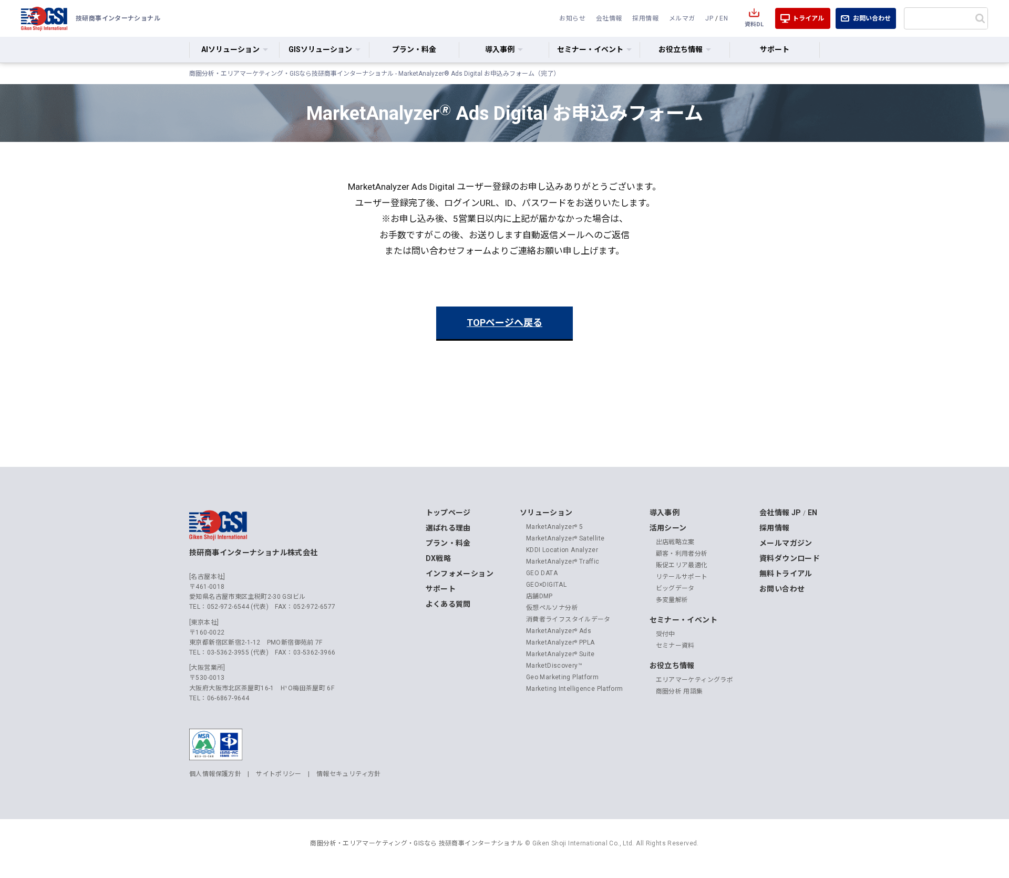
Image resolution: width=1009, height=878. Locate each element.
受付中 (665, 634)
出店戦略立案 (675, 542)
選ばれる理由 (448, 528)
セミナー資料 (675, 645)
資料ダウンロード (789, 558)
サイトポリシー (279, 774)
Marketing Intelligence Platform (574, 688)
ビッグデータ (675, 588)
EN (723, 18)
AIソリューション (230, 49)
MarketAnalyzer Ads (558, 631)
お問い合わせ (872, 18)
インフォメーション (459, 573)
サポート (774, 49)
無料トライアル (785, 573)
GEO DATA (542, 573)
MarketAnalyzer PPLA (560, 642)
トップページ (448, 512)
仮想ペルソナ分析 (552, 607)
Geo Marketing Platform (562, 677)
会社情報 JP (780, 512)
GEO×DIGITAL (546, 584)
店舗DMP (539, 596)
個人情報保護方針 (215, 774)
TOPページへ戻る (504, 322)
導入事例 (665, 512)
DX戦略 (438, 558)
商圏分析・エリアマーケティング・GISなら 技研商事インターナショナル (416, 843)
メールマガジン (785, 543)
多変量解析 (672, 600)
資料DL (754, 24)
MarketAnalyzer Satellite (565, 538)
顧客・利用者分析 (682, 553)
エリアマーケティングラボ (695, 679)
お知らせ (572, 18)
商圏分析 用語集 (679, 691)
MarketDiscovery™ (554, 665)
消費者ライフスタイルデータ (568, 619)
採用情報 (645, 18)
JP (709, 18)
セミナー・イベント (683, 620)
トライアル (808, 18)
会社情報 (609, 18)
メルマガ (682, 18)
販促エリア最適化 (682, 565)
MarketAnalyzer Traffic (563, 561)
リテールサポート (682, 576)
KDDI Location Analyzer (562, 550)
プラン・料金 (414, 49)
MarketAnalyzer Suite (560, 654)
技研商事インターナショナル (44, 18)
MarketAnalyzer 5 (554, 526)
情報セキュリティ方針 (348, 774)
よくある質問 (448, 604)
